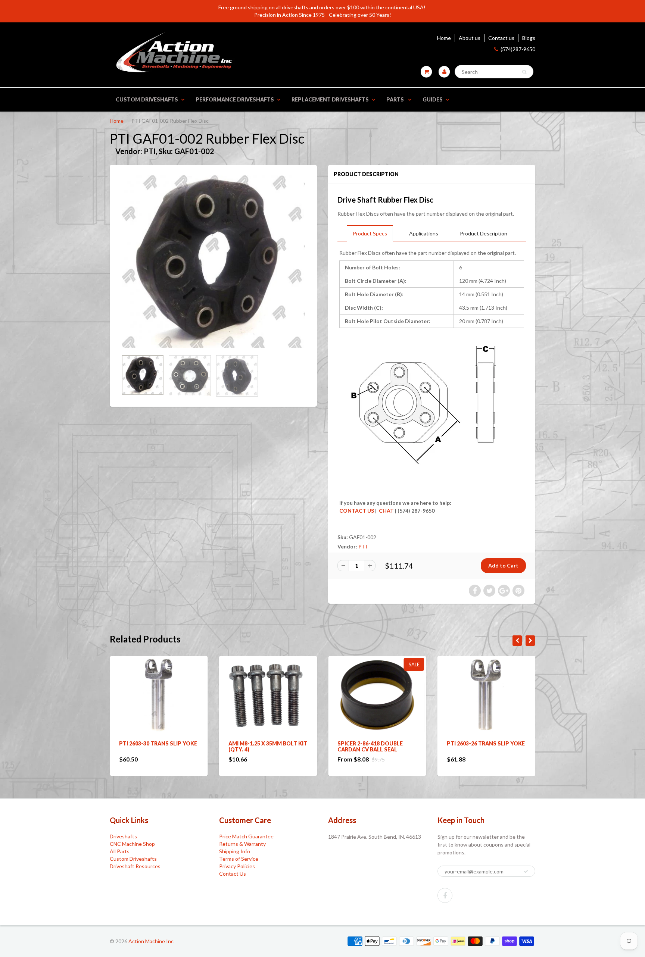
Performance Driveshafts (235, 99)
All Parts (120, 851)
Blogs (528, 38)
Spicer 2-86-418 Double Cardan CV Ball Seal (261, 746)
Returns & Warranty (242, 844)
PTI (362, 546)
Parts (395, 99)
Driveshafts (123, 836)
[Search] (524, 72)
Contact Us (232, 873)
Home (444, 38)
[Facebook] (444, 895)
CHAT (386, 510)
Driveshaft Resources (135, 866)
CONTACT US (356, 510)
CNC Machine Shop (132, 844)
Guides (433, 99)
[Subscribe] (526, 872)
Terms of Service (238, 859)
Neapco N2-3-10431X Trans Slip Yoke (485, 746)
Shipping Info (234, 851)
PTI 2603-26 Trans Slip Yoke (376, 743)
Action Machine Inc (151, 941)
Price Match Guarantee (246, 836)
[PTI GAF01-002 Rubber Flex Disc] (213, 261)
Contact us (501, 38)
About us (469, 38)
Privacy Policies (237, 866)
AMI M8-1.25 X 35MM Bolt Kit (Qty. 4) (158, 746)
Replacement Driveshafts (330, 99)
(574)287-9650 (518, 49)
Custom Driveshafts (147, 99)
